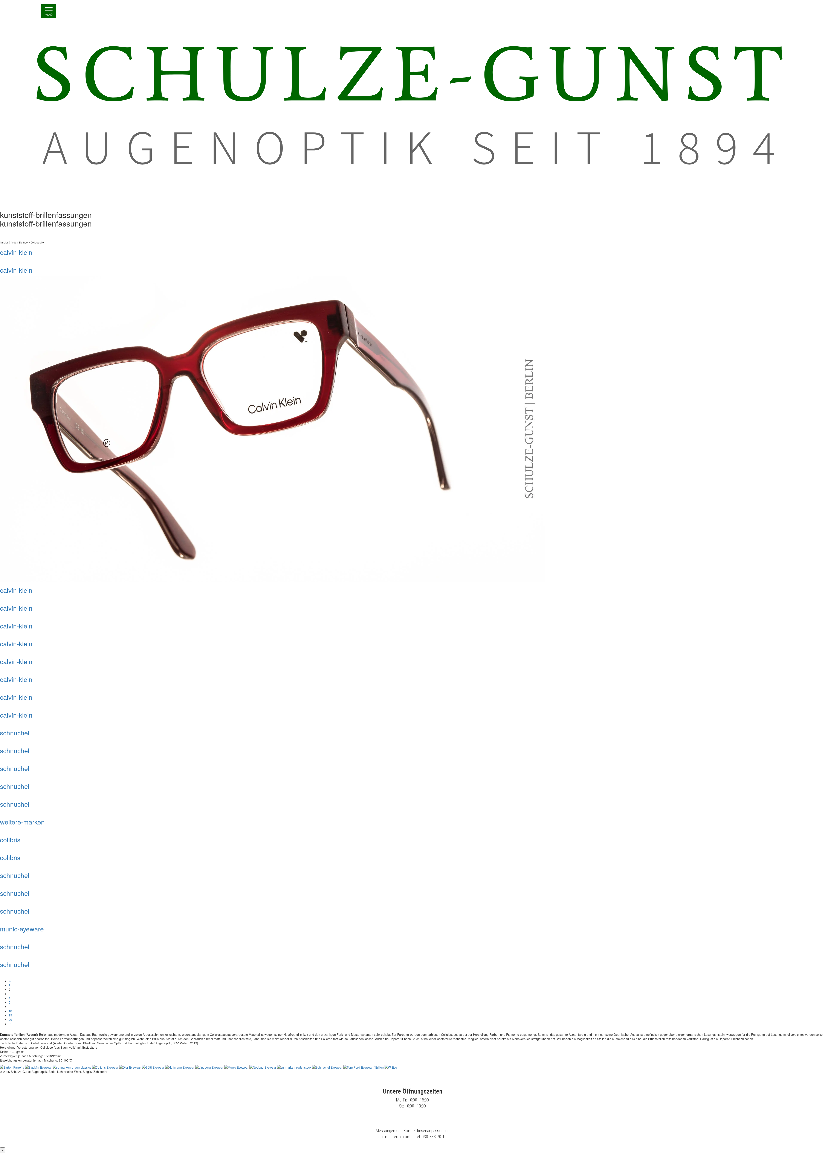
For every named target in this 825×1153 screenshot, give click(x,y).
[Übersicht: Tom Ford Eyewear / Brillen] (364, 1067)
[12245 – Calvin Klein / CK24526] (272, 428)
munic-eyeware (22, 928)
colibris (10, 839)
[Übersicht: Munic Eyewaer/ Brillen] (236, 1067)
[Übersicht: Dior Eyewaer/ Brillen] (130, 1067)
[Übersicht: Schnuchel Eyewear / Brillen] (327, 1067)
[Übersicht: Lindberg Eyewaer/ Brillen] (209, 1067)
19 (10, 1015)
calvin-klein (16, 252)
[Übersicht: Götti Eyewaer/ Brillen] (153, 1067)
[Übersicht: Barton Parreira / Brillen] (12, 1067)
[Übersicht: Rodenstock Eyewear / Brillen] (294, 1067)
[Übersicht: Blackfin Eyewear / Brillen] (39, 1067)
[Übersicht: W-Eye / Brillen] (391, 1067)
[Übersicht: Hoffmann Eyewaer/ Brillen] (180, 1067)
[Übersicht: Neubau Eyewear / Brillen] (263, 1067)
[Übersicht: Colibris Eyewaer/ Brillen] (105, 1067)
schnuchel (14, 732)
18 (10, 1011)
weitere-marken (22, 821)
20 (10, 1019)
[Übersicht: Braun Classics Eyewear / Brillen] (72, 1067)
